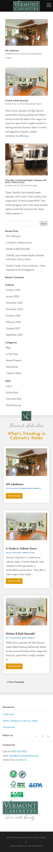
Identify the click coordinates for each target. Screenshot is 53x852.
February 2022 (13, 322)
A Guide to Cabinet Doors (19, 242)
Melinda (10, 53)
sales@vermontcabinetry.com (23, 755)
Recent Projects (35, 104)
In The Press (31, 53)
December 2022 (14, 302)
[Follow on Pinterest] (42, 736)
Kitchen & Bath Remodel (16, 100)
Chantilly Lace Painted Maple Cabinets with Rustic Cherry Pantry (25, 181)
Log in (9, 386)
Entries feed (12, 392)
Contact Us (21, 760)
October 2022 (13, 315)
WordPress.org (13, 405)
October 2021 (13, 328)
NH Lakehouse (12, 50)
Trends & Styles (13, 373)
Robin (9, 104)
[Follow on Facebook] (36, 736)
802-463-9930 (19, 751)
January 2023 (12, 296)
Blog (27, 104)
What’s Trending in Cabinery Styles (20, 720)
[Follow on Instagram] (48, 736)
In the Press (8, 714)
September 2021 (14, 334)
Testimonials (12, 367)
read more (14, 496)
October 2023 (13, 290)
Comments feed (13, 398)
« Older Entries (10, 680)
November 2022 (14, 309)
